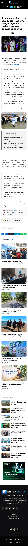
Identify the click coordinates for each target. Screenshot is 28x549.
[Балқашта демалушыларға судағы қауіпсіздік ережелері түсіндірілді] (14, 324)
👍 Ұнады (6, 220)
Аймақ (3, 14)
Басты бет (3, 10)
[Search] (26, 2)
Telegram (16, 210)
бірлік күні (10, 228)
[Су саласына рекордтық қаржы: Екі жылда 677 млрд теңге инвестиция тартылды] (5, 410)
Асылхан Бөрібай (18, 33)
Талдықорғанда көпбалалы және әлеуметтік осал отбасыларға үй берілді (13, 137)
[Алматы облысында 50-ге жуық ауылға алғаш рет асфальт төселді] (14, 300)
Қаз (5, 6)
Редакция (10, 542)
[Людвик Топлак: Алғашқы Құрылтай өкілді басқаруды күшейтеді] (5, 433)
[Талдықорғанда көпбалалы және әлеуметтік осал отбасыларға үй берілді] (14, 251)
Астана (4, 228)
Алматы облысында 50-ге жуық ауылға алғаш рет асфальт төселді (13, 146)
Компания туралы (18, 542)
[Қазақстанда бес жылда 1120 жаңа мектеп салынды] (5, 403)
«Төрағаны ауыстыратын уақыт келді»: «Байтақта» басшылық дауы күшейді (18, 425)
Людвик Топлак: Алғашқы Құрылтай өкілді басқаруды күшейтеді (18, 432)
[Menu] (2, 2)
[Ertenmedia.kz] (14, 2)
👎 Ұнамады (17, 220)
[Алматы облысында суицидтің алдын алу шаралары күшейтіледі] (14, 276)
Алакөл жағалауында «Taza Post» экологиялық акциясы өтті (11, 359)
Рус (8, 6)
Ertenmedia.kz (15, 64)
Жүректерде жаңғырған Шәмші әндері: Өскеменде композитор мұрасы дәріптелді (13, 384)
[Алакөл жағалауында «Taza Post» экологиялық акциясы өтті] (14, 349)
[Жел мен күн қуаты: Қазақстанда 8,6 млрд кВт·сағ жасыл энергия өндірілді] (5, 418)
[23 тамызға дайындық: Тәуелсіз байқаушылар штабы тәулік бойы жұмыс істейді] (5, 440)
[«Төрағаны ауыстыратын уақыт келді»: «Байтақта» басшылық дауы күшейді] (5, 425)
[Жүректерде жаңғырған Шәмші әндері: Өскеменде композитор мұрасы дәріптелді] (14, 373)
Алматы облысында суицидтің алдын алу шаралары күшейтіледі (13, 142)
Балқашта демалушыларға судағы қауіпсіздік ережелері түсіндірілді (11, 335)
